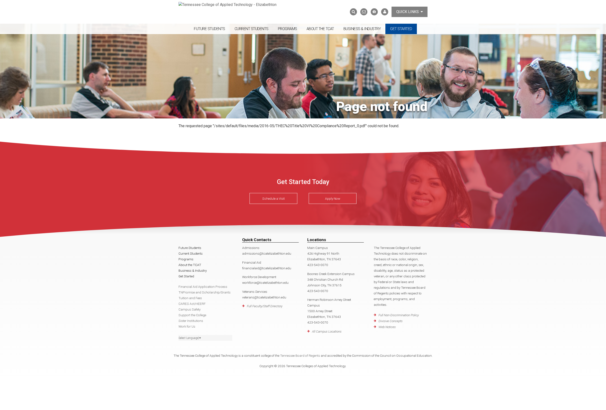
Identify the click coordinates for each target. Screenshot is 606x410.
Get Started (401, 29)
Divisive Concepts (391, 321)
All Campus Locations (327, 331)
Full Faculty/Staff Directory (264, 306)
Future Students (209, 29)
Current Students (251, 29)
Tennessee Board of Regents (300, 355)
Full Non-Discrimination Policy (399, 315)
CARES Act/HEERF (192, 304)
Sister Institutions (190, 321)
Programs (287, 29)
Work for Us (186, 326)
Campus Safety (189, 309)
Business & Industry (362, 29)
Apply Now (332, 198)
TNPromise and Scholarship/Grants (204, 292)
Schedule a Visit (273, 198)
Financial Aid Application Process (202, 286)
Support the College (192, 315)
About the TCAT (320, 29)
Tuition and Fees (190, 298)
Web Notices (387, 327)
